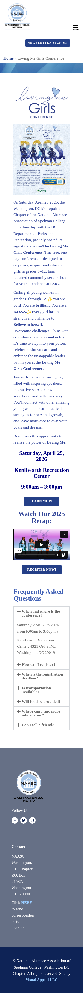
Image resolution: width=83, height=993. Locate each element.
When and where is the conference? (41, 613)
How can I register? (39, 664)
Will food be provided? (41, 701)
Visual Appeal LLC (42, 980)
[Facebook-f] (15, 820)
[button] (41, 613)
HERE (26, 902)
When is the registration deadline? (42, 676)
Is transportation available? (36, 690)
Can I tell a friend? (38, 725)
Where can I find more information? (41, 713)
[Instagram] (32, 820)
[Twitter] (23, 820)
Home (8, 58)
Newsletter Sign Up (48, 42)
